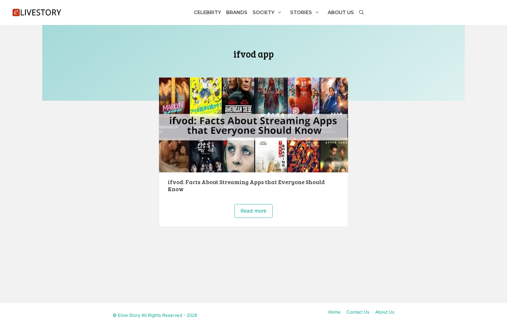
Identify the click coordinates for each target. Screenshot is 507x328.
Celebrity (207, 12)
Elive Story (129, 315)
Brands (236, 12)
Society (263, 12)
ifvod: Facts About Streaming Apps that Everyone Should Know (246, 185)
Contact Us (358, 312)
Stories (301, 12)
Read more (253, 211)
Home (334, 312)
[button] (361, 12)
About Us (341, 12)
